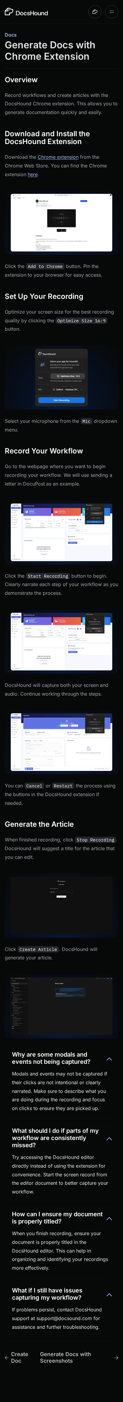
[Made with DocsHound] (95, 11)
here (33, 174)
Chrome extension (58, 157)
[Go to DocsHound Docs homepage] (26, 11)
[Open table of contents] (111, 11)
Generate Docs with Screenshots (65, 1357)
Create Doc (19, 1357)
